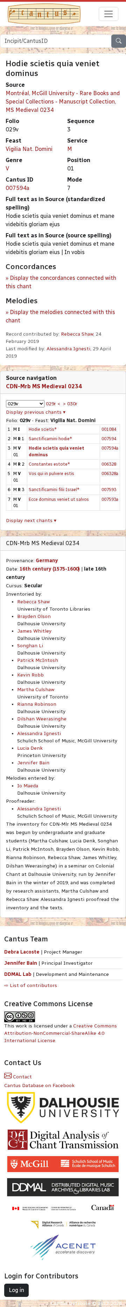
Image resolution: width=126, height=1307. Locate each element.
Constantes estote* (49, 464)
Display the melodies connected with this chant (60, 316)
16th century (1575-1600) (50, 569)
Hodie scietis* (43, 429)
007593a (110, 499)
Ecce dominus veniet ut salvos (59, 499)
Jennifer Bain (33, 763)
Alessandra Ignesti (68, 349)
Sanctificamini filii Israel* (54, 489)
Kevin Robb (30, 675)
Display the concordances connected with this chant (61, 282)
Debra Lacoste (22, 952)
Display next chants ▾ (31, 520)
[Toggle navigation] (108, 14)
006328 (109, 464)
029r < (53, 404)
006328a (110, 473)
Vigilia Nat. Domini (29, 149)
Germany (47, 561)
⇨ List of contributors (30, 985)
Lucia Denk (30, 748)
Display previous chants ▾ (35, 412)
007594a (17, 188)
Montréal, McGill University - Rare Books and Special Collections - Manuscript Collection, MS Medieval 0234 (63, 101)
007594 (109, 438)
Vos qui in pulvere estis (51, 473)
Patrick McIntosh (37, 660)
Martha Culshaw (35, 690)
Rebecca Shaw (77, 334)
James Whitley (34, 631)
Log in (16, 1290)
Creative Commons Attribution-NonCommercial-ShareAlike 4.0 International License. (60, 1033)
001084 (109, 429)
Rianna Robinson (36, 704)
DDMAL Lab (17, 974)
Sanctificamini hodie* (50, 438)
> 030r (70, 404)
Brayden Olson (34, 616)
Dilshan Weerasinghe (41, 719)
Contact (22, 1077)
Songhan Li (30, 646)
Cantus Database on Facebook (39, 1085)
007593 (109, 489)
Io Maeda (27, 786)
